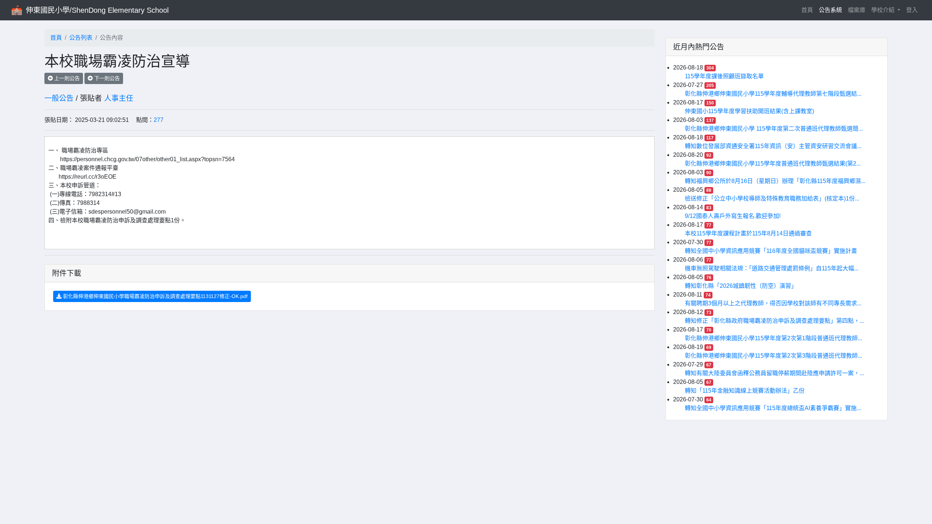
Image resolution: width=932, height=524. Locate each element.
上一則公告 (66, 78)
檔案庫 (856, 10)
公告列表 (80, 38)
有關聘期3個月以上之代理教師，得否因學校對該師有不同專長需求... (773, 303)
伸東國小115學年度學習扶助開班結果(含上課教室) (749, 111)
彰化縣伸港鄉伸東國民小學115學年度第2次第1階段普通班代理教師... (773, 338)
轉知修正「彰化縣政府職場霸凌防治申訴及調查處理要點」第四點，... (774, 321)
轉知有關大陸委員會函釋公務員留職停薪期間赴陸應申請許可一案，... (774, 373)
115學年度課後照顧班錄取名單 (724, 76)
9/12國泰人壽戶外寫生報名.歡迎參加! (733, 216)
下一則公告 (106, 78)
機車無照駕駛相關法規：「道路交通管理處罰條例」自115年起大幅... (771, 268)
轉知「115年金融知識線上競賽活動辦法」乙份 (745, 391)
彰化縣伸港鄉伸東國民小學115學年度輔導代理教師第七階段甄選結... (773, 94)
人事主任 (118, 98)
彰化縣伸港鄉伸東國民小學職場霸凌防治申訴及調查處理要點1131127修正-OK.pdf (155, 296)
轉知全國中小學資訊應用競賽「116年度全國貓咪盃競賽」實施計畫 (771, 251)
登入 (912, 10)
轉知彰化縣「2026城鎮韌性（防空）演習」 (741, 286)
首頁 (808, 10)
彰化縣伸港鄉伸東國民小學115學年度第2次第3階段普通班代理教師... (773, 356)
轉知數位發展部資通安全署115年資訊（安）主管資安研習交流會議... (773, 146)
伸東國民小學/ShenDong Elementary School (97, 10)
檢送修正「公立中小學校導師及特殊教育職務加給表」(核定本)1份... (772, 198)
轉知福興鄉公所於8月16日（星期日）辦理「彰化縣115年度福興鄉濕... (775, 181)
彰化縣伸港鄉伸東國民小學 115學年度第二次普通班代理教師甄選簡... (774, 129)
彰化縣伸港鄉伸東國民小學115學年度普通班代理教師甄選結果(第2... (773, 163)
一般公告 (59, 98)
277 (158, 120)
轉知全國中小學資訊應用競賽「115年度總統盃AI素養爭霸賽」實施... (773, 408)
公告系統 (830, 10)
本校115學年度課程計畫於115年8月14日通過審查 (748, 233)
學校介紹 (883, 10)
